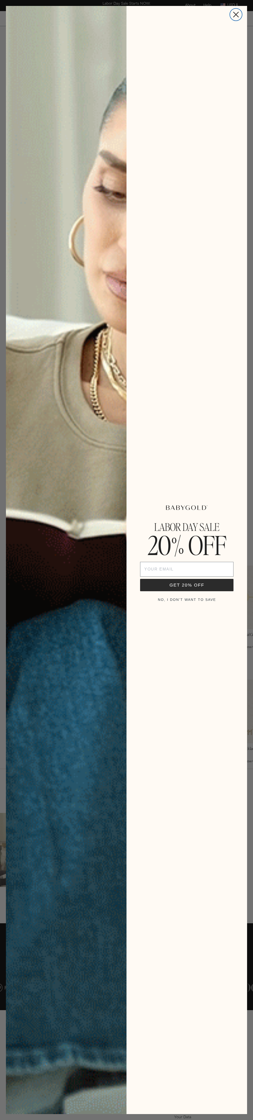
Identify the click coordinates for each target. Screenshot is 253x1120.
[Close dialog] (236, 14)
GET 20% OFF (186, 585)
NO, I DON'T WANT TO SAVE (187, 600)
